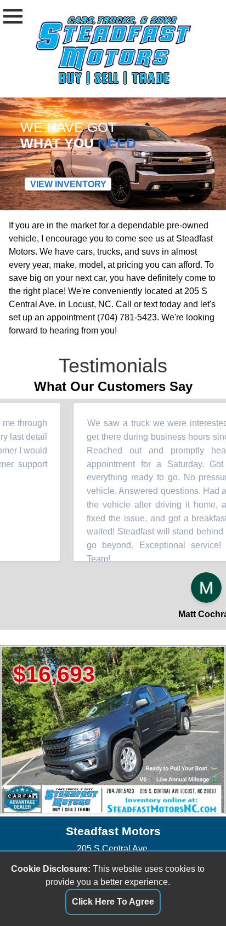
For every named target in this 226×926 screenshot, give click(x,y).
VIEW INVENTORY (68, 184)
